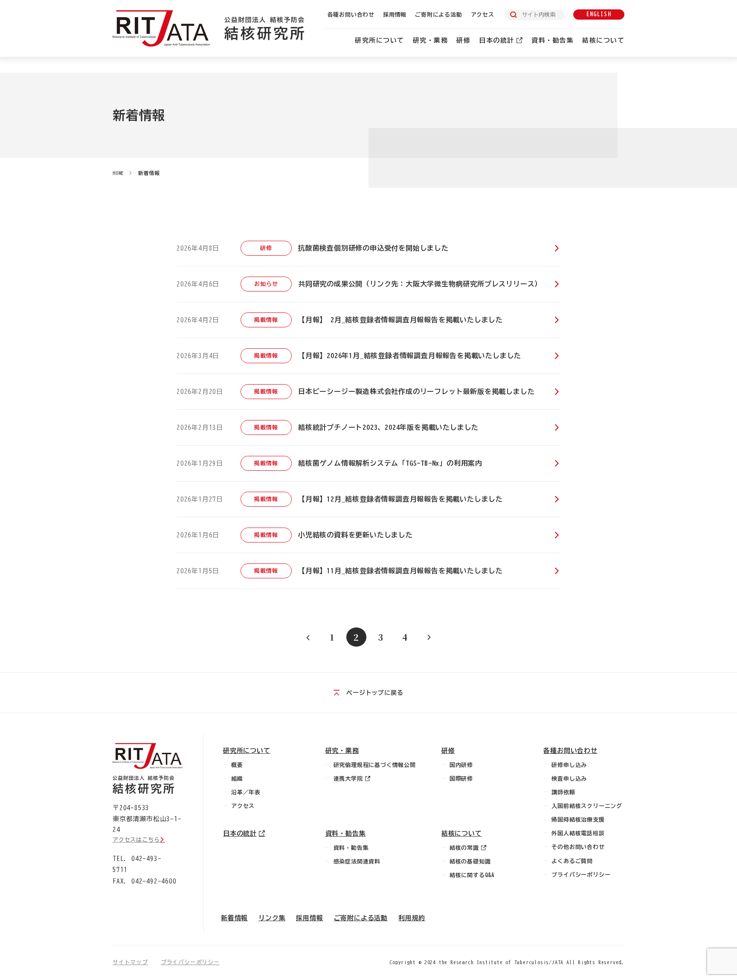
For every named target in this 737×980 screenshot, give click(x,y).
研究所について (379, 40)
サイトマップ (130, 962)
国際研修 (461, 779)
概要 (237, 765)
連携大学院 (348, 779)
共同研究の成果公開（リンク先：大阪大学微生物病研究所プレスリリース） (420, 283)
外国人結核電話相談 (577, 833)
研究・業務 (430, 40)
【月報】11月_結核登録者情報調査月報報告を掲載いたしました (400, 570)
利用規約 (411, 918)
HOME (118, 172)
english (598, 14)
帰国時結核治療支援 (577, 819)
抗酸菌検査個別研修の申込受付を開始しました (373, 248)
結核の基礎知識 (470, 861)
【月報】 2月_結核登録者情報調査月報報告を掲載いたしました (400, 319)
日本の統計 (496, 40)
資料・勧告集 (552, 40)
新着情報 (149, 172)
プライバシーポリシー (580, 875)
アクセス (482, 15)
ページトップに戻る (374, 693)
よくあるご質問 (572, 861)
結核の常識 (464, 848)
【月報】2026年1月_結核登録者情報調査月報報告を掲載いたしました (409, 355)
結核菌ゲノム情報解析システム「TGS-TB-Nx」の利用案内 (390, 463)
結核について (603, 40)
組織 (237, 779)
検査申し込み (569, 779)
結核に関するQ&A (472, 875)
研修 (463, 40)
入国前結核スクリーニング (586, 806)
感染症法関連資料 (357, 861)
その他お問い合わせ (577, 847)
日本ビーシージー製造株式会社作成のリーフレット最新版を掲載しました (416, 391)
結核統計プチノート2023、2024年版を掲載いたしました (388, 427)
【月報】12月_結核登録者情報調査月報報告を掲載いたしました (400, 499)
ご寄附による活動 (438, 15)
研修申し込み (569, 765)
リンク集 (271, 918)
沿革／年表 (246, 792)
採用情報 (394, 15)
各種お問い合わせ (351, 15)
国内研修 (461, 765)
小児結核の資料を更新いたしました (355, 534)
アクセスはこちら (136, 840)
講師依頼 (563, 792)
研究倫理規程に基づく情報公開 (375, 765)
